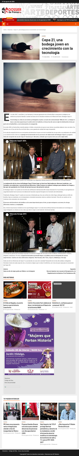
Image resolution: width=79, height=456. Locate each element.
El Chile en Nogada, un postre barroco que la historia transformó (13, 305)
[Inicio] (4, 24)
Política (5, 421)
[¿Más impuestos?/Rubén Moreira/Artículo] (67, 411)
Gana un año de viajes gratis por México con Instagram (19, 270)
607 (72, 307)
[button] (7, 24)
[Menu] (7, 24)
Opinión (60, 421)
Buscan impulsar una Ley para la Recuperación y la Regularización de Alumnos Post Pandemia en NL (61, 271)
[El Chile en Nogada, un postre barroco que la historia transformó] (15, 290)
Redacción (17, 309)
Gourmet (5, 300)
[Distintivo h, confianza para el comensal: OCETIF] (64, 290)
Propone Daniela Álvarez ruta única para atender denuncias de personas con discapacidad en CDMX (30, 428)
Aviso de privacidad (10, 382)
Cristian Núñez (46, 56)
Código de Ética (9, 380)
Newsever (48, 454)
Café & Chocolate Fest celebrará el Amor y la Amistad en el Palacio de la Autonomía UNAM (39, 305)
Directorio (7, 378)
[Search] (76, 24)
